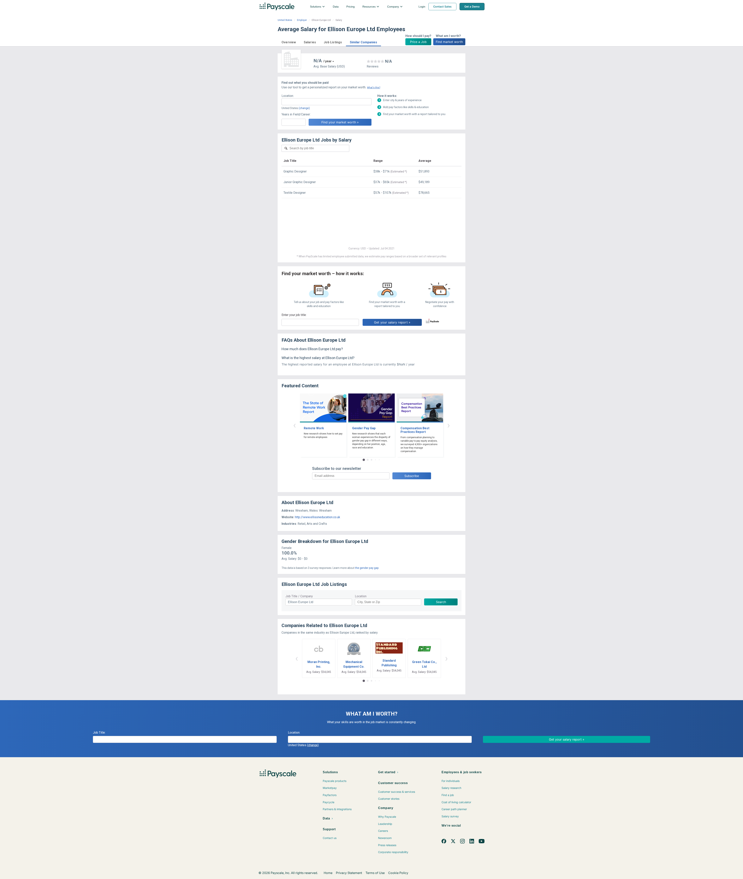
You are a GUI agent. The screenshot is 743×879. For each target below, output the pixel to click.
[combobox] (327, 101)
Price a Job (418, 42)
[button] (289, 41)
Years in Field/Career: (296, 114)
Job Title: (99, 732)
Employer (302, 20)
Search (441, 602)
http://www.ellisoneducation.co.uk (317, 517)
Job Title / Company (299, 596)
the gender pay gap (367, 567)
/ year (327, 61)
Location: (288, 96)
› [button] (448, 425)
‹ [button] (294, 425)
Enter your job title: (294, 315)
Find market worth (449, 42)
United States (285, 20)
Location (360, 596)
